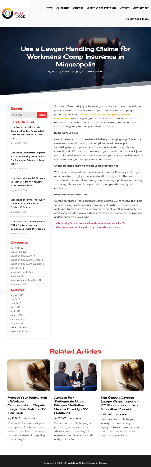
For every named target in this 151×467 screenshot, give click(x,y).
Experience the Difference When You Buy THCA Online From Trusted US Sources (27, 203)
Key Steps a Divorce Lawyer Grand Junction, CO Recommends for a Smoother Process (120, 403)
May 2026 (15, 307)
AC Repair (15, 247)
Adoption (15, 276)
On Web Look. (71, 463)
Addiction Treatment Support (25, 263)
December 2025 (18, 327)
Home (49, 7)
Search (42, 114)
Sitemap (103, 463)
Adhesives (15, 267)
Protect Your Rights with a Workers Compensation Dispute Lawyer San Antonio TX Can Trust (27, 405)
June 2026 (15, 303)
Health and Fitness (137, 19)
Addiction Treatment (21, 255)
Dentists (125, 7)
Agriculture (16, 284)
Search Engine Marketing (101, 7)
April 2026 (15, 311)
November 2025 (18, 331)
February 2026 (17, 319)
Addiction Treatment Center (25, 259)
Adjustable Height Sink (21, 272)
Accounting (16, 251)
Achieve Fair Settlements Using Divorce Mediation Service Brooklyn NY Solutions (70, 405)
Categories (63, 7)
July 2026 (15, 299)
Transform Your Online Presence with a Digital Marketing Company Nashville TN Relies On (27, 225)
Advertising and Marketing (23, 280)
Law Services (141, 7)
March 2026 (16, 315)
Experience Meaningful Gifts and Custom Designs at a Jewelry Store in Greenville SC (28, 182)
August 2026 (16, 295)
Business (78, 7)
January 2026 (17, 323)
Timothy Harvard (61, 71)
